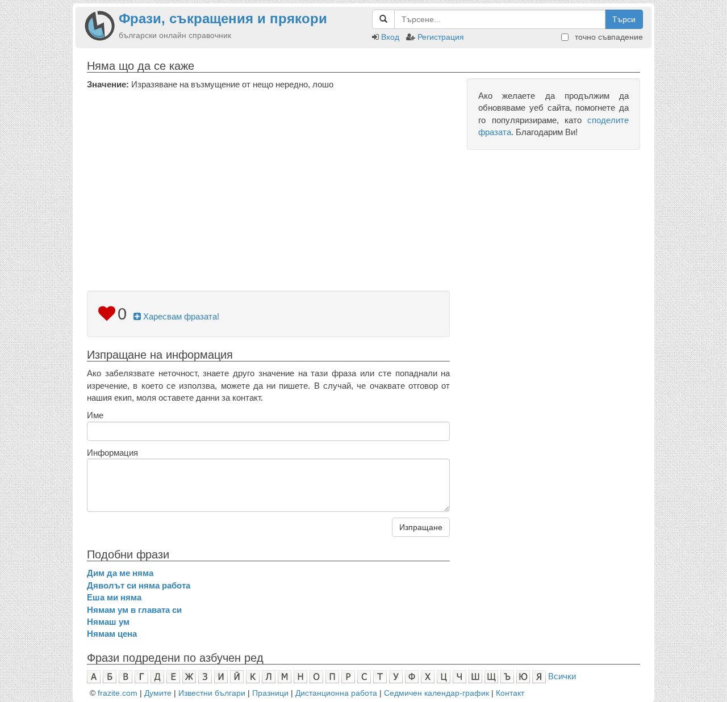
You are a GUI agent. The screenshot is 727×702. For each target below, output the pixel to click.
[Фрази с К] (253, 676)
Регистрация (440, 36)
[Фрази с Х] (427, 676)
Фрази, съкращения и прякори (223, 18)
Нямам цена (112, 633)
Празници (270, 692)
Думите (158, 692)
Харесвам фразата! (180, 316)
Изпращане (420, 527)
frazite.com (117, 692)
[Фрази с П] (332, 676)
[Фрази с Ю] (523, 676)
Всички (562, 676)
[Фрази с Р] (348, 676)
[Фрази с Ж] (189, 676)
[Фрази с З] (205, 676)
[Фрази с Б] (109, 676)
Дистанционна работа (336, 692)
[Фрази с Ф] (412, 676)
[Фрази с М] (284, 676)
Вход (390, 36)
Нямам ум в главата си (134, 610)
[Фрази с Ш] (475, 676)
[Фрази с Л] (268, 676)
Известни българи (211, 692)
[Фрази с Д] (157, 676)
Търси (624, 19)
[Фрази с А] (94, 676)
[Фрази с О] (316, 676)
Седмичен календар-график (436, 692)
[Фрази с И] (221, 676)
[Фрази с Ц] (443, 676)
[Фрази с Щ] (491, 676)
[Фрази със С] (364, 676)
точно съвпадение (608, 36)
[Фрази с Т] (380, 676)
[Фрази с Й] (237, 676)
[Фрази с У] (396, 676)
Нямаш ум (108, 622)
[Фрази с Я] (539, 676)
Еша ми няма (114, 597)
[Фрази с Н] (300, 676)
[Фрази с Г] (141, 676)
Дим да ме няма (120, 573)
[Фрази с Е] (173, 676)
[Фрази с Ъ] (507, 676)
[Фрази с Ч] (459, 676)
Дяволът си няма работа (138, 585)
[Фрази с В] (125, 676)
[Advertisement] (268, 175)
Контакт (510, 692)
